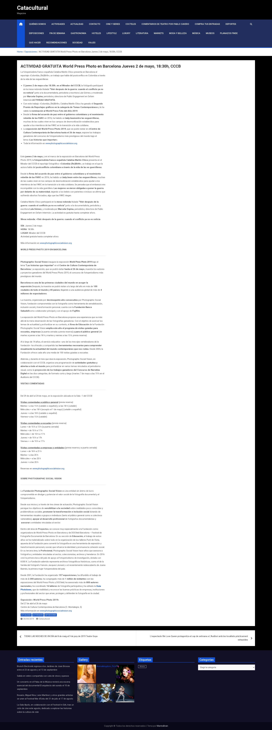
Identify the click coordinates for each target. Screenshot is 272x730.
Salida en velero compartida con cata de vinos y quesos (43, 676)
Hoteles (96, 33)
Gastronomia (78, 33)
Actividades (58, 24)
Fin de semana (57, 33)
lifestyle (112, 33)
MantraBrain (162, 726)
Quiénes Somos (37, 24)
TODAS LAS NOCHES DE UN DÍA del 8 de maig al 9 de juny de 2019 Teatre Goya (60, 636)
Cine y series (113, 24)
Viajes (91, 42)
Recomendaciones (56, 42)
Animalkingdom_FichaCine (108, 666)
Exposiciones (36, 33)
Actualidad (76, 24)
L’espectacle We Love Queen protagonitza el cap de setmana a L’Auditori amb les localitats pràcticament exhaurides (199, 638)
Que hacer (35, 42)
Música (196, 33)
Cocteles (131, 24)
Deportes (231, 24)
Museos (210, 33)
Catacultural (32, 8)
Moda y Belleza (178, 33)
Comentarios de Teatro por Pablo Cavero (165, 24)
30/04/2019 (28, 619)
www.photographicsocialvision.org (61, 143)
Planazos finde (229, 33)
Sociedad (77, 42)
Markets (158, 33)
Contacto (94, 24)
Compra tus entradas (207, 24)
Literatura (142, 33)
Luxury (126, 33)
